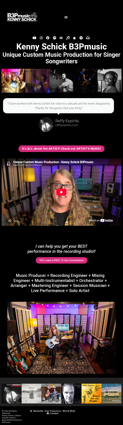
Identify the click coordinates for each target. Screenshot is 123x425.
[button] (65, 17)
